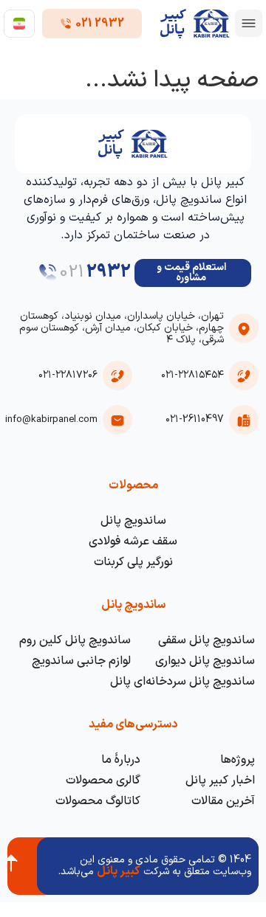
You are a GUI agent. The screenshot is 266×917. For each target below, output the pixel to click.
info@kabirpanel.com (51, 419)
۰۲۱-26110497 (195, 419)
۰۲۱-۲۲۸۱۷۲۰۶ (68, 375)
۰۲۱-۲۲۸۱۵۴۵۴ (192, 375)
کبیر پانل (118, 871)
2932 (108, 272)
